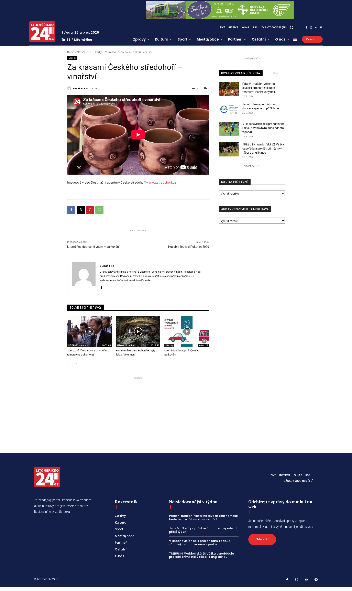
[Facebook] (306, 27)
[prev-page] (69, 363)
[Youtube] (321, 27)
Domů (70, 52)
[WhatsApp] (99, 210)
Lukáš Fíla (79, 88)
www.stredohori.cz (162, 182)
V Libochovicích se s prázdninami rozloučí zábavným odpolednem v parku (263, 128)
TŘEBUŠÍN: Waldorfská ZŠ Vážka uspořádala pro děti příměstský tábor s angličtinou (263, 148)
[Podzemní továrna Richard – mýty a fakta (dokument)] (138, 331)
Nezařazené (84, 52)
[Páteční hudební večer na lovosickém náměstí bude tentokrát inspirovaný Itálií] (229, 89)
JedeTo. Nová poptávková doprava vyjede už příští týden (203, 530)
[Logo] (42, 31)
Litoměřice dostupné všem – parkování (93, 247)
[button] (292, 27)
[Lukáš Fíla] (70, 88)
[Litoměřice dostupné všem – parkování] (186, 331)
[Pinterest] (90, 210)
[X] (81, 210)
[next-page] (76, 363)
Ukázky (98, 52)
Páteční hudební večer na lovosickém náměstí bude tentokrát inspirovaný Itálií (258, 88)
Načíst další (250, 166)
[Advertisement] (138, 408)
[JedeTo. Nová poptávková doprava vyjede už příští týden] (229, 109)
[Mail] (316, 27)
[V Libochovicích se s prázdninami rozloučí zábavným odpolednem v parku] (229, 129)
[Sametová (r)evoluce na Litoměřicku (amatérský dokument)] (89, 331)
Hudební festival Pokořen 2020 (188, 247)
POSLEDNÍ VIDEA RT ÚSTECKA (240, 73)
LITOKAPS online (77, 345)
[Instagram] (311, 27)
